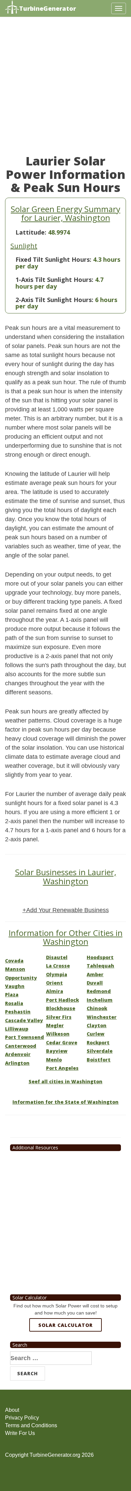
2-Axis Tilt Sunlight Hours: (54, 300)
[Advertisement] (65, 88)
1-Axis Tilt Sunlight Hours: (54, 280)
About (12, 1410)
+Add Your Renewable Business (66, 910)
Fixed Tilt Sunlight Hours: (53, 259)
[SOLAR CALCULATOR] (65, 1349)
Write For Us (20, 1433)
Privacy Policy (22, 1418)
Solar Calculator (65, 1325)
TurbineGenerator (47, 8)
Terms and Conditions (31, 1425)
